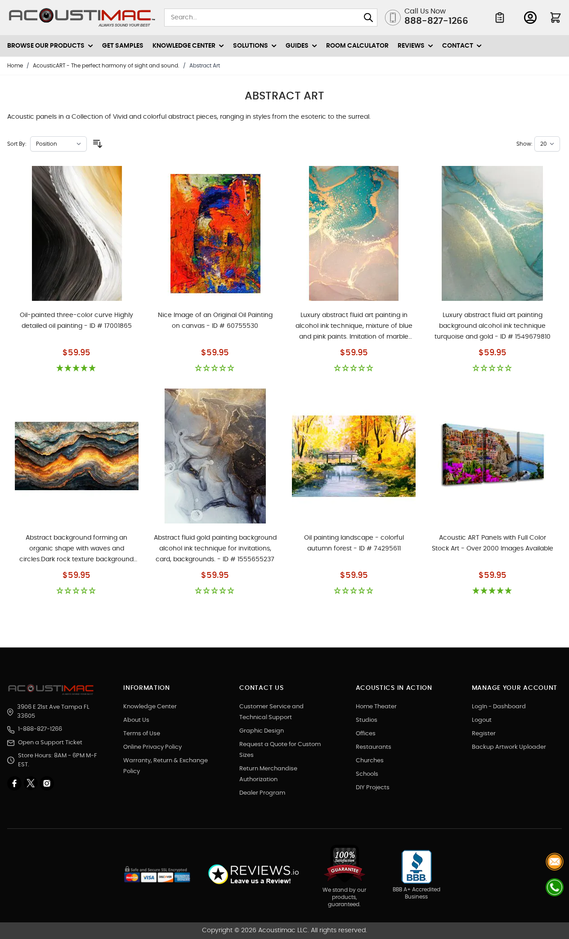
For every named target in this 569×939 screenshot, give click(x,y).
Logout (482, 720)
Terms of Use (141, 734)
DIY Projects (373, 788)
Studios (366, 720)
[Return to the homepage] (52, 689)
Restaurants (373, 747)
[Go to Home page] (82, 17)
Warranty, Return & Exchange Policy (165, 766)
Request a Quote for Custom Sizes (280, 750)
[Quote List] (499, 17)
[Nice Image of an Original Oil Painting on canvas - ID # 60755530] (215, 233)
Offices (366, 734)
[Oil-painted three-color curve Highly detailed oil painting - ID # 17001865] (77, 233)
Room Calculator (357, 46)
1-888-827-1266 (40, 729)
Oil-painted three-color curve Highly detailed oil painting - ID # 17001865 (76, 320)
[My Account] (530, 17)
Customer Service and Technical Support (271, 712)
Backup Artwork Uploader (509, 747)
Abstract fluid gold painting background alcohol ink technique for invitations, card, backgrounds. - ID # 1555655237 (215, 549)
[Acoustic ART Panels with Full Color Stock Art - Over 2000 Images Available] (492, 456)
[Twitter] (31, 783)
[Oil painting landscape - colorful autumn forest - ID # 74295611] (354, 456)
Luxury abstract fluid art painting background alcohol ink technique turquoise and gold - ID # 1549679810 (493, 326)
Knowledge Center (150, 707)
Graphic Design (261, 731)
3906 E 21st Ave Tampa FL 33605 (53, 711)
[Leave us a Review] (253, 874)
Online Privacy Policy (152, 747)
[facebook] (15, 783)
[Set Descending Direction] (97, 144)
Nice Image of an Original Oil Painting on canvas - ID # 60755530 (215, 320)
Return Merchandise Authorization (268, 774)
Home (15, 65)
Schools (367, 774)
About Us (136, 720)
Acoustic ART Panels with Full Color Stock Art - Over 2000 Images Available (492, 543)
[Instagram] (47, 783)
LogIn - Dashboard (499, 707)
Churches (370, 761)
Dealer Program (262, 793)
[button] (76, 368)
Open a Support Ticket (50, 743)
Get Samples (122, 46)
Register (484, 734)
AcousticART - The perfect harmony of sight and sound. (106, 65)
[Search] (368, 17)
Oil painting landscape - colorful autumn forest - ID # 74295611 (354, 543)
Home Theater (376, 707)
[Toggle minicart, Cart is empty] (555, 17)
